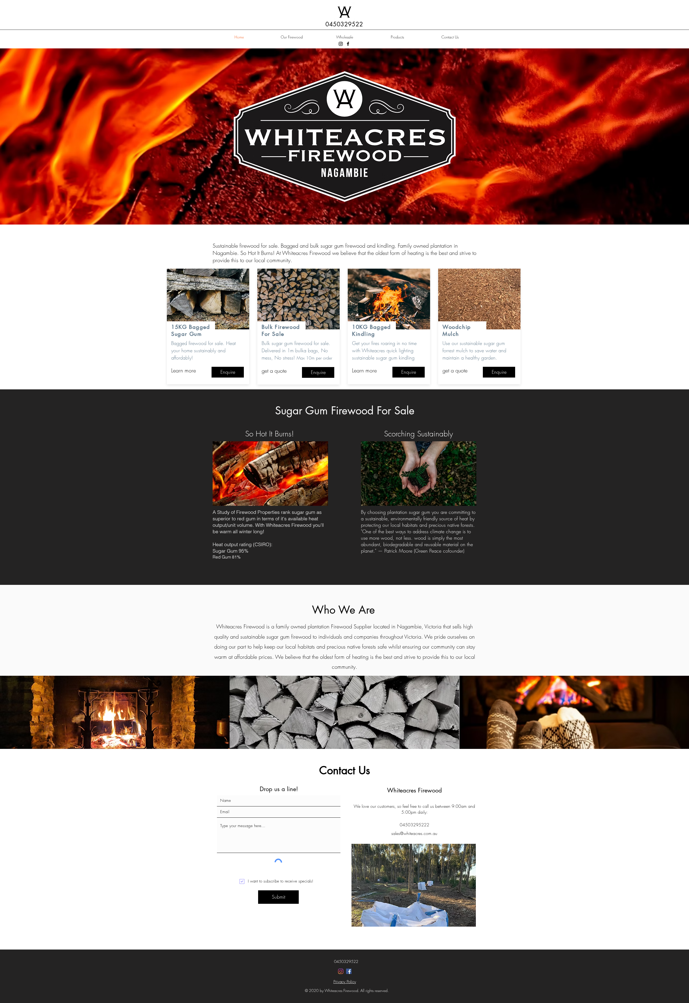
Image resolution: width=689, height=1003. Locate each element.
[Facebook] (348, 44)
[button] (115, 712)
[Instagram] (340, 44)
